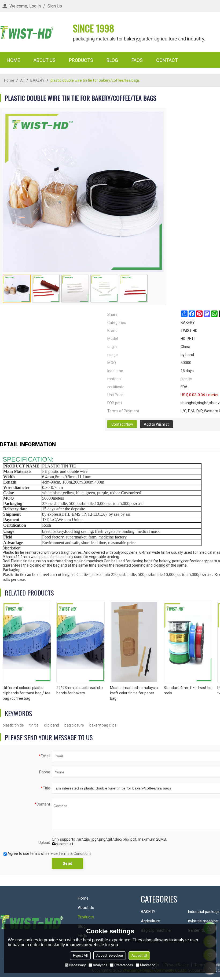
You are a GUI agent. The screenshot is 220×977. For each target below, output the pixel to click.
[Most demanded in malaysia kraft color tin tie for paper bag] (134, 642)
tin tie (34, 725)
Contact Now (122, 424)
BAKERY (37, 80)
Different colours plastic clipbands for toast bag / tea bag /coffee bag (26, 693)
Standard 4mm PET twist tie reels (187, 690)
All (22, 80)
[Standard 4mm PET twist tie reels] (188, 642)
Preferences (123, 965)
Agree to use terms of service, (49, 853)
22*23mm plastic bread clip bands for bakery (79, 690)
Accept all (139, 955)
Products (81, 60)
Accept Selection (109, 955)
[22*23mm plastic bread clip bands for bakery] (80, 642)
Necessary (77, 965)
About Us (45, 60)
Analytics (100, 965)
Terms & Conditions (74, 853)
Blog (112, 60)
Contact (167, 60)
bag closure (74, 725)
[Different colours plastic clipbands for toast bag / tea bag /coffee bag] (27, 642)
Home (13, 60)
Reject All (80, 955)
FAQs (137, 60)
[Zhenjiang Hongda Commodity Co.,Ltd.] (27, 32)
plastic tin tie (13, 725)
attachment (64, 844)
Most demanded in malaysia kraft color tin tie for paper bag (134, 693)
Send (67, 863)
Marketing (147, 965)
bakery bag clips (102, 725)
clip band (51, 725)
